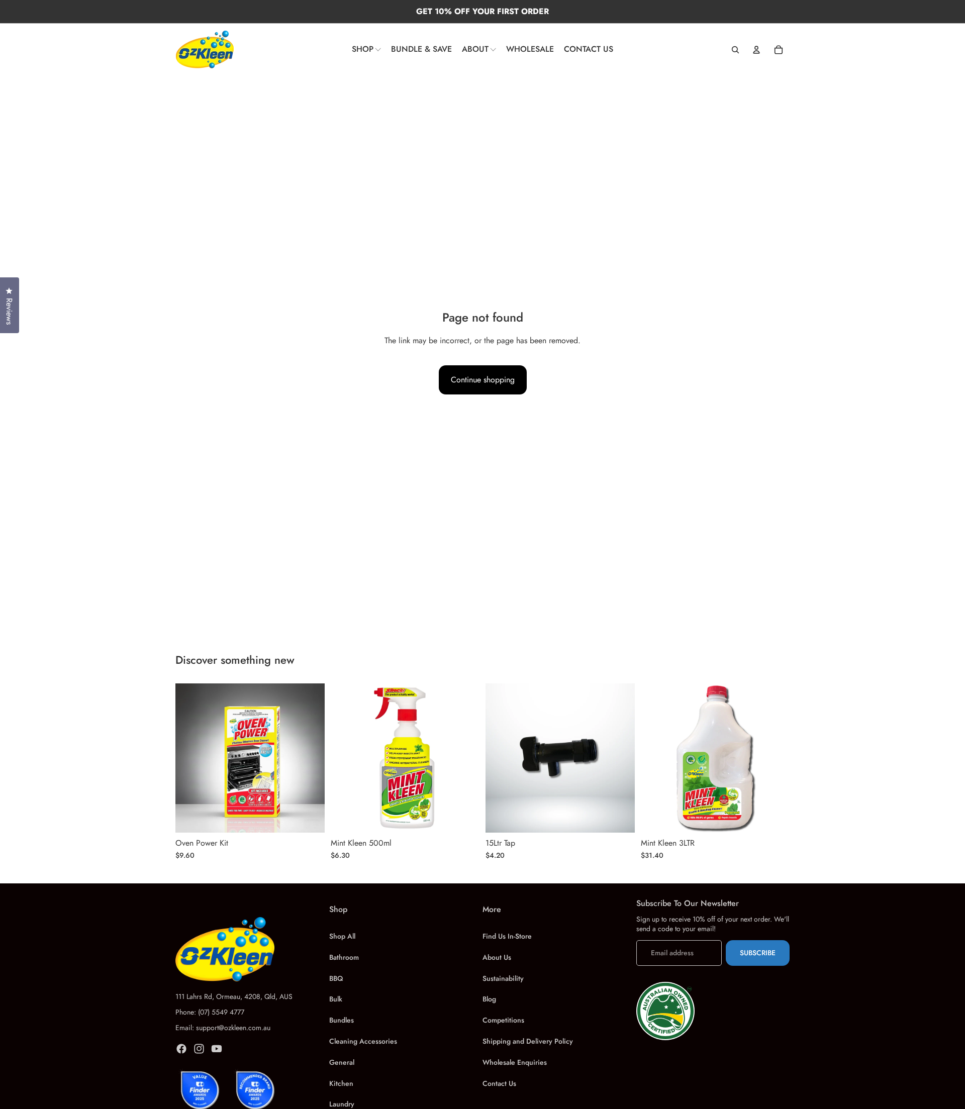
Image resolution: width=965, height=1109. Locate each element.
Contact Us (499, 1083)
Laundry (341, 1104)
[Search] (735, 50)
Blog (489, 999)
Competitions (503, 1020)
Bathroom (344, 957)
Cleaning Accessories (363, 1041)
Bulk (335, 999)
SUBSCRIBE (758, 953)
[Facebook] (181, 1049)
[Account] (756, 50)
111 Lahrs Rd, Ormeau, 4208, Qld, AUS (234, 996)
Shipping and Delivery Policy (527, 1041)
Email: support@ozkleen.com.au (222, 1028)
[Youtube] (217, 1049)
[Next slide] (310, 758)
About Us (496, 957)
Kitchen (341, 1083)
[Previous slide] (190, 758)
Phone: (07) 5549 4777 (209, 1012)
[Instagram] (199, 1049)
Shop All (342, 936)
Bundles (341, 1020)
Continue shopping (483, 379)
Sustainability (503, 978)
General (341, 1062)
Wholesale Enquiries (514, 1062)
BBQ (336, 978)
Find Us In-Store (507, 936)
